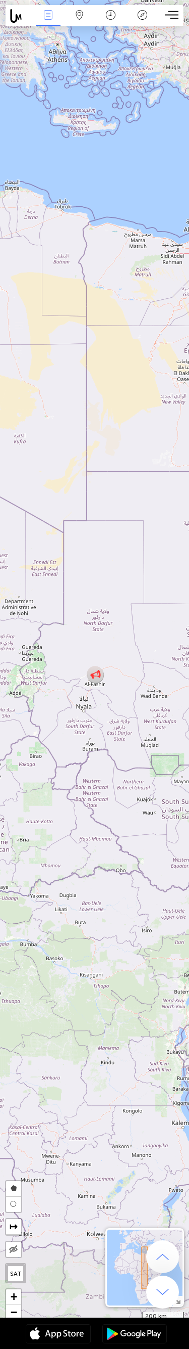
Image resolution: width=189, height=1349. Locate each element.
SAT (16, 1273)
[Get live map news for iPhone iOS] (58, 1334)
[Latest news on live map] (19, 16)
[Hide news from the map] (13, 1249)
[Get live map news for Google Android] (134, 1334)
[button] (95, 675)
